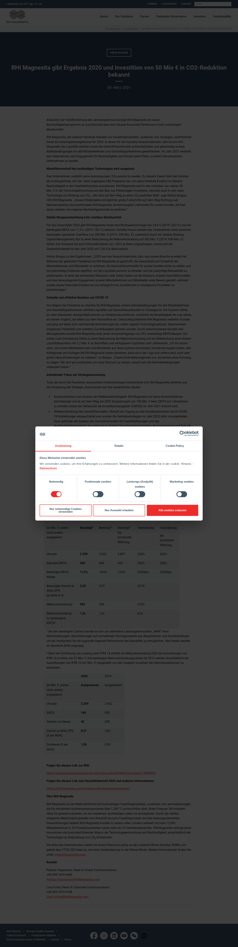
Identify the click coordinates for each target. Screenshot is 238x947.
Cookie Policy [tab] (175, 445)
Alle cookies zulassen (172, 510)
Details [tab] (119, 445)
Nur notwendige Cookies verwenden (65, 510)
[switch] (98, 494)
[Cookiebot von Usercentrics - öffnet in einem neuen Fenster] (182, 433)
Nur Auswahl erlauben (119, 510)
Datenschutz (48, 468)
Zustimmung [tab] (63, 445)
